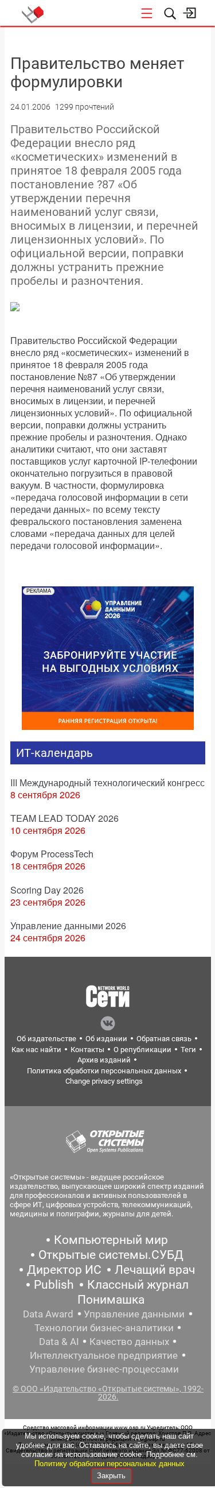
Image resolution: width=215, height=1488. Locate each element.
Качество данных (129, 1341)
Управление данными (134, 1314)
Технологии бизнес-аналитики (104, 1328)
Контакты (87, 1049)
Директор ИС (64, 1270)
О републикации (142, 1049)
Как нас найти (36, 1049)
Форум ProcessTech (51, 853)
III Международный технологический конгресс (107, 782)
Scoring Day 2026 (47, 889)
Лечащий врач (155, 1270)
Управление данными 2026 (68, 925)
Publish (54, 1285)
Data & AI (59, 1341)
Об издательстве (46, 1038)
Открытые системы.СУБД (110, 1255)
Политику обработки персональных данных (109, 1463)
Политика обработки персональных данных (104, 1070)
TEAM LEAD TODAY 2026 (64, 818)
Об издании (106, 1038)
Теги (188, 1049)
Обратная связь (163, 1038)
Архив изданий (104, 1060)
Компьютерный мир (111, 1240)
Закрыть (111, 1475)
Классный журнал (138, 1285)
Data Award (48, 1314)
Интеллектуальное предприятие (104, 1355)
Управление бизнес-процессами (104, 1369)
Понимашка (110, 1300)
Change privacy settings (104, 1081)
